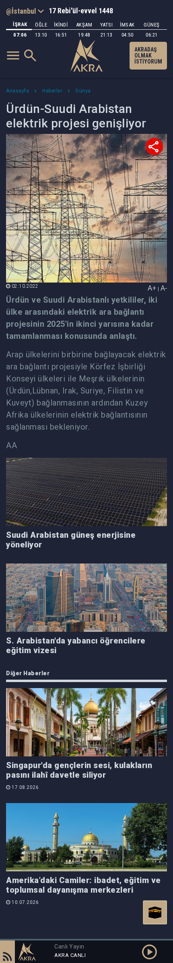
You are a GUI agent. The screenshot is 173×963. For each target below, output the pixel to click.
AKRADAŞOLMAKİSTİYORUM (148, 55)
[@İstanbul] (25, 11)
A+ (152, 288)
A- (164, 288)
